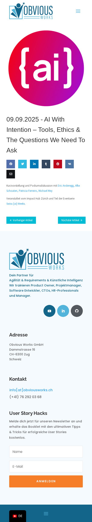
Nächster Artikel (70, 220)
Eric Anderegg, (66, 185)
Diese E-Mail (9, 187)
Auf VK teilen (69, 176)
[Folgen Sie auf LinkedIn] (63, 311)
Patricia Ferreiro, (29, 191)
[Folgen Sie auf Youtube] (49, 311)
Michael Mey (45, 191)
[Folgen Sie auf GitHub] (77, 311)
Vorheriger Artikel (23, 220)
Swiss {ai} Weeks (15, 203)
